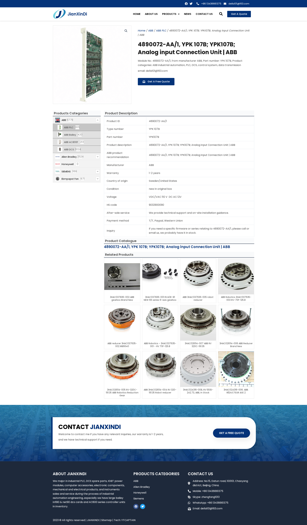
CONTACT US (204, 14)
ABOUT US (151, 14)
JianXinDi (77, 14)
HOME (136, 14)
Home (141, 30)
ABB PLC (161, 30)
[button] (221, 14)
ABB (150, 30)
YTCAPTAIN (128, 520)
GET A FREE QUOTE (231, 433)
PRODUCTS (169, 14)
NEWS (187, 14)
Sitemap (106, 520)
